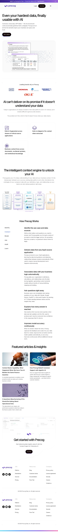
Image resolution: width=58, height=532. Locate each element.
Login (35, 6)
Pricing (16, 480)
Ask (6, 240)
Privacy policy (49, 470)
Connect (7, 232)
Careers (48, 480)
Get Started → (41, 1)
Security (48, 476)
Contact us (48, 483)
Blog (30, 470)
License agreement (51, 473)
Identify (7, 227)
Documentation (33, 476)
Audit (6, 244)
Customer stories (33, 473)
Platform (17, 470)
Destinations (18, 473)
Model (7, 236)
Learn (6, 248)
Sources (17, 476)
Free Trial (31, 480)
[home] (11, 6)
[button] (50, 6)
